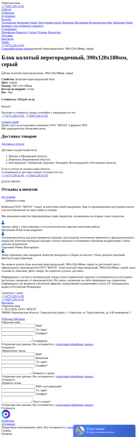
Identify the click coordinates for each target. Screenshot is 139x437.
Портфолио (8, 32)
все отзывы (8, 196)
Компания (42, 357)
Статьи (32, 32)
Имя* (39, 325)
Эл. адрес (41, 329)
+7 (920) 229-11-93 (12, 6)
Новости (21, 32)
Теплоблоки (8, 22)
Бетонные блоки (27, 22)
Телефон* (42, 333)
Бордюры (68, 22)
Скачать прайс (10, 122)
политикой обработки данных (74, 344)
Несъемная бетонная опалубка (93, 22)
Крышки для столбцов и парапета (22, 25)
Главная (6, 48)
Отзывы (42, 32)
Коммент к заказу (44, 373)
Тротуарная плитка (50, 22)
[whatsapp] (8, 16)
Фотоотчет (54, 32)
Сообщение (40, 340)
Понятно (6, 433)
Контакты (7, 302)
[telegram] (7, 12)
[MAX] (6, 9)
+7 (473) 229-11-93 (12, 45)
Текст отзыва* (42, 401)
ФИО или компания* (49, 386)
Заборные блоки (123, 22)
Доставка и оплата (12, 143)
